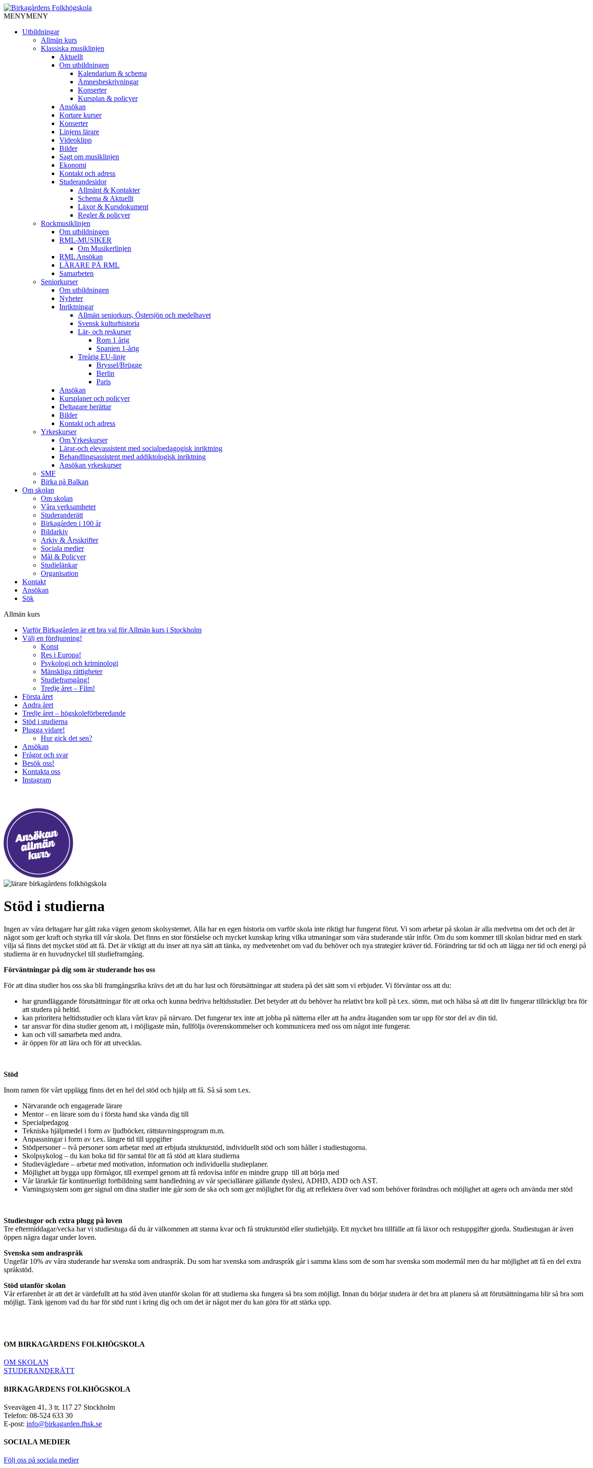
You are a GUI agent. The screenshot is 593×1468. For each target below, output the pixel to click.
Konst (49, 646)
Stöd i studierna (45, 721)
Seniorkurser (59, 282)
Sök (28, 598)
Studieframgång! (65, 680)
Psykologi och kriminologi (79, 663)
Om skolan (38, 490)
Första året (37, 696)
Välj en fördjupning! (52, 638)
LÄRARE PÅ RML (89, 265)
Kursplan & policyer (108, 98)
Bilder (68, 148)
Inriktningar (76, 307)
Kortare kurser (80, 115)
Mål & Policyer (63, 557)
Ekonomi (72, 165)
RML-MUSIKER (85, 240)
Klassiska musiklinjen (72, 48)
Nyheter (71, 298)
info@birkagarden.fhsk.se (64, 1424)
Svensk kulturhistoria (108, 323)
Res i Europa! (61, 655)
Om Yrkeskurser (83, 440)
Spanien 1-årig (117, 348)
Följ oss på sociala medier (41, 1460)
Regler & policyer (104, 215)
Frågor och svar (45, 755)
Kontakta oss (41, 771)
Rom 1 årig (112, 340)
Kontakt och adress (87, 173)
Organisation (59, 573)
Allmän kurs (59, 40)
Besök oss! (38, 763)
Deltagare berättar (85, 407)
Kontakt (34, 582)
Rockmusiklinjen (65, 223)
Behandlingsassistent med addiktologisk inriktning (132, 457)
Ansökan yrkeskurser (90, 465)
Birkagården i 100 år (71, 523)
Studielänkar (59, 565)
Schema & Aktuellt (105, 198)
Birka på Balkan (64, 482)
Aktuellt (71, 57)
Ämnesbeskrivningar (108, 82)
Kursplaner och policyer (94, 398)
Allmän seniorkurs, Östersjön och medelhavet (144, 315)
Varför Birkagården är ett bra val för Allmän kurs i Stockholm (112, 630)
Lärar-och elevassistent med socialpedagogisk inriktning (140, 448)
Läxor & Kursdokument (113, 207)
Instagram (36, 780)
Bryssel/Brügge (119, 365)
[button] (26, 16)
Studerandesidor (83, 182)
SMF (48, 473)
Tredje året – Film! (68, 688)
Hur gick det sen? (66, 738)
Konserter (92, 90)
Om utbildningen (84, 65)
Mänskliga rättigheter (71, 671)
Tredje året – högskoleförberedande (74, 713)
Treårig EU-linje (102, 357)
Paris (103, 382)
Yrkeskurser (58, 432)
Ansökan (72, 107)
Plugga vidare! (43, 730)
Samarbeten (76, 273)
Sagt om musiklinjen (89, 157)
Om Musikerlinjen (104, 248)
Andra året (37, 705)
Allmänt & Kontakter (109, 190)
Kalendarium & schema (112, 73)
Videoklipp (75, 140)
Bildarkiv (54, 532)
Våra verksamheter (68, 507)
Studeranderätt (62, 515)
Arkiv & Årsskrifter (69, 540)
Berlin (105, 373)
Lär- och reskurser (104, 332)
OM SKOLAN (26, 1362)
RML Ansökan (81, 257)
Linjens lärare (79, 132)
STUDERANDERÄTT (39, 1370)
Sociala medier (62, 548)
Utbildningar (40, 32)
